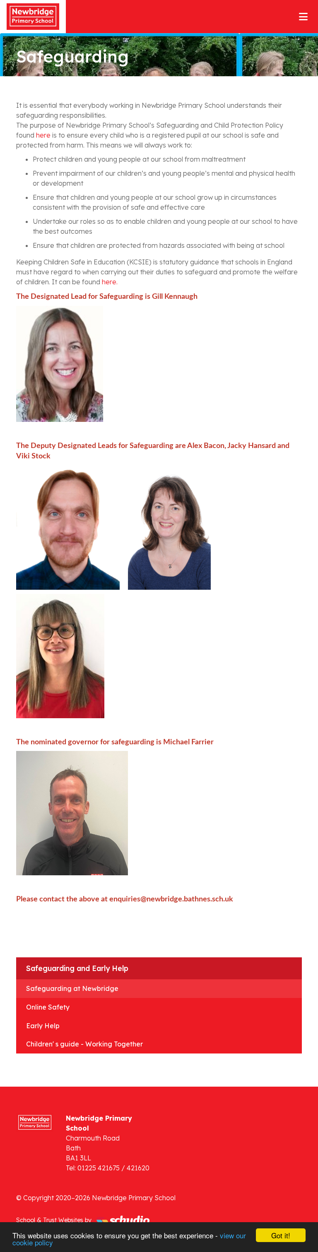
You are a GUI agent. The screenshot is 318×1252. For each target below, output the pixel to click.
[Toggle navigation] (303, 17)
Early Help (43, 1026)
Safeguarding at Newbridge (72, 988)
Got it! (280, 1235)
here (43, 135)
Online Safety (48, 1007)
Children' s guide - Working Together (84, 1044)
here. (110, 282)
